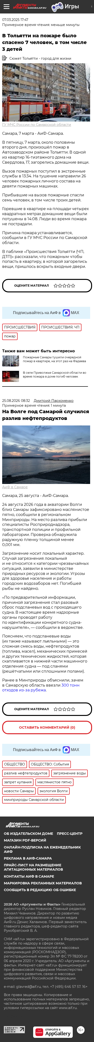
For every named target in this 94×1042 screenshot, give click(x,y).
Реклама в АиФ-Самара (28, 858)
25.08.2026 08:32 (16, 401)
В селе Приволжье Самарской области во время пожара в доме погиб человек (54, 374)
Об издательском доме (28, 833)
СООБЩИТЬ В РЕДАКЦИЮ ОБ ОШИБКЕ (40, 890)
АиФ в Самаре (15, 487)
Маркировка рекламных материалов (43, 883)
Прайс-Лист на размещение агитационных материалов (33, 867)
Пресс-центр (69, 833)
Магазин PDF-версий (25, 840)
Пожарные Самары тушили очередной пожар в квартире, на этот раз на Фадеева (54, 359)
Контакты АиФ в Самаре (29, 876)
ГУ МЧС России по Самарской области (36, 124)
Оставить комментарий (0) (47, 727)
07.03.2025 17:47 (15, 20)
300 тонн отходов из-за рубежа (41, 688)
